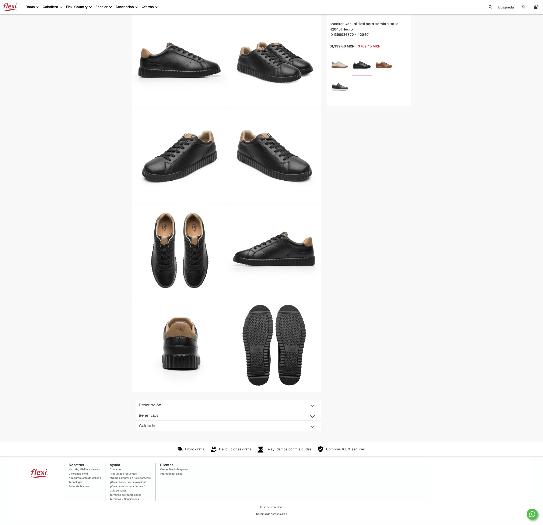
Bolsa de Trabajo (79, 486)
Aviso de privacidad (271, 507)
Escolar (101, 7)
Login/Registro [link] (523, 7)
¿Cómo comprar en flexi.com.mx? (130, 477)
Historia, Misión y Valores (84, 469)
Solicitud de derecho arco (271, 513)
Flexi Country (77, 7)
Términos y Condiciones (124, 499)
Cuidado (147, 425)
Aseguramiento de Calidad (85, 477)
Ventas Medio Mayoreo (174, 469)
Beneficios (148, 415)
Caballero (50, 7)
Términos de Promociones (125, 494)
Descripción (150, 405)
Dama (30, 7)
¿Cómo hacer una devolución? (128, 482)
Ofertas (148, 7)
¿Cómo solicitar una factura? (127, 486)
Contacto (115, 469)
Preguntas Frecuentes (123, 473)
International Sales (171, 473)
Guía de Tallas (118, 490)
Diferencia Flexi (78, 473)
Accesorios (124, 7)
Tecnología (75, 482)
